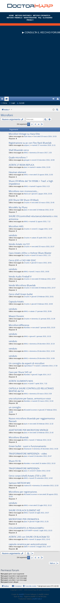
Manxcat (27, 194)
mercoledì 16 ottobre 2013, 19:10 (43, 463)
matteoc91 (27, 485)
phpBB (21, 594)
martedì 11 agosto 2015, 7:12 (40, 221)
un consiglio (15, 407)
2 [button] (31, 124)
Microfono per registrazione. (23, 491)
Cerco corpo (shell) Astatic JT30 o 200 (27, 475)
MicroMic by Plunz (18, 207)
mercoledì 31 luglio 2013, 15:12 (41, 505)
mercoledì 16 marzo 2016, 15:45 (42, 202)
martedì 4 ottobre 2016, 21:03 (39, 167)
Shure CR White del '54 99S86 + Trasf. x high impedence (31, 182)
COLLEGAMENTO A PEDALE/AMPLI (26, 527)
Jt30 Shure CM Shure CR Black (24, 199)
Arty (21, 596)
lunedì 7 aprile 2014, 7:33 (38, 383)
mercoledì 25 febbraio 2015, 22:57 (43, 279)
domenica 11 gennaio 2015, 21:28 (43, 319)
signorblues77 (29, 366)
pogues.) (27, 145)
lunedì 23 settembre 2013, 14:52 (41, 478)
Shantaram (28, 449)
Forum (7, 99)
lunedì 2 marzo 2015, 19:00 (39, 271)
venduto (13, 235)
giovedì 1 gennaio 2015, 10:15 (40, 336)
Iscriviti (21, 103)
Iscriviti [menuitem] (58, 99)
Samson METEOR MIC (19, 482)
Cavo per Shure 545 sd (20, 372)
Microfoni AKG (16, 226)
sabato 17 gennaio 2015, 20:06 (41, 311)
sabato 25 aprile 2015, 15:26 (41, 238)
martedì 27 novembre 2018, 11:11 (43, 145)
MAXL (26, 152)
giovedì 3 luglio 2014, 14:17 (41, 374)
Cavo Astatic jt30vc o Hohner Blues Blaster (30, 252)
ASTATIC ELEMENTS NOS (21, 380)
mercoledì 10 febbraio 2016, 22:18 (41, 210)
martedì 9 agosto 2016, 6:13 (40, 186)
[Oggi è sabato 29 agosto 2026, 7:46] (53, 109)
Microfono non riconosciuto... (23, 191)
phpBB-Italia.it (37, 599)
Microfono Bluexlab (19, 437)
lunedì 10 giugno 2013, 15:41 (40, 539)
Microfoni (7, 115)
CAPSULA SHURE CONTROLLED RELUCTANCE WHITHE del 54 (31, 389)
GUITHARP (28, 530)
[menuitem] (57, 109)
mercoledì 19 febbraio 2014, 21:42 (41, 432)
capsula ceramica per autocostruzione (28, 544)
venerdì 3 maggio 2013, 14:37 (40, 546)
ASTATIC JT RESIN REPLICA (21, 164)
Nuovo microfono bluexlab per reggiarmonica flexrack (32, 420)
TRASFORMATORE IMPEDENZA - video (28, 453)
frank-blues (28, 136)
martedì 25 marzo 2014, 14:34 (42, 401)
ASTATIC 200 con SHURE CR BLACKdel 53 (29, 536)
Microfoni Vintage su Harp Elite (24, 133)
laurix (26, 424)
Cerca (5, 103)
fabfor (26, 546)
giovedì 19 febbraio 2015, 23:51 (42, 296)
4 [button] (38, 124)
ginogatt (26, 160)
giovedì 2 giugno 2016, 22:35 (42, 194)
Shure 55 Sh (15, 460)
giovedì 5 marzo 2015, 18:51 (41, 263)
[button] (41, 124)
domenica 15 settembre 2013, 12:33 (45, 485)
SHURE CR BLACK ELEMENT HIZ (24, 510)
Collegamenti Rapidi (2, 99)
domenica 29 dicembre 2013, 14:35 (45, 449)
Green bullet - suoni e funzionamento (27, 446)
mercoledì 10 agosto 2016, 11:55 (41, 174)
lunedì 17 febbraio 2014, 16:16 (40, 440)
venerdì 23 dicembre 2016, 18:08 (42, 160)
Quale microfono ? (18, 157)
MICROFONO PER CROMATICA (24, 519)
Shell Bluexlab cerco (19, 150)
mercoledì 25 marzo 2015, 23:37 (42, 246)
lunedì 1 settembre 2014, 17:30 (46, 366)
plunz (26, 167)
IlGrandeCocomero (30, 410)
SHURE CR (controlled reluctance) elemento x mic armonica (33, 217)
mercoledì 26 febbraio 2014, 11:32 (41, 424)
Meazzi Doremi (16, 316)
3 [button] (35, 124)
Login (13, 103)
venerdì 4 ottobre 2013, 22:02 (39, 471)
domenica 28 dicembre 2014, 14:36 (42, 358)
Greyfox (27, 202)
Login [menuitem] (54, 99)
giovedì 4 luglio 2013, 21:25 (38, 521)
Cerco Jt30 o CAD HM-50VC (22, 260)
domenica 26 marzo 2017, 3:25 (41, 152)
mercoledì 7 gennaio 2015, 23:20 (43, 327)
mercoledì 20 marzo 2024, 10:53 (45, 136)
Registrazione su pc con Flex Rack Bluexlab (30, 142)
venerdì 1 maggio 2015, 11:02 (41, 229)
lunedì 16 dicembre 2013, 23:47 (40, 456)
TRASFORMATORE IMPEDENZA (24, 468)
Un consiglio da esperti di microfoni (26, 363)
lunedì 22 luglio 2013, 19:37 (39, 513)
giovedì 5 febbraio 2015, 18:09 (42, 304)
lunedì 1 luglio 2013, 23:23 (43, 530)
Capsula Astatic (16, 301)
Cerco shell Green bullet (21, 294)
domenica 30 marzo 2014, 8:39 (41, 394)
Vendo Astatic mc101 (19, 244)
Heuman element (17, 172)
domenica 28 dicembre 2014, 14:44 (42, 351)
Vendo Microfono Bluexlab (22, 285)
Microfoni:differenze (19, 325)
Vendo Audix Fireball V (20, 276)
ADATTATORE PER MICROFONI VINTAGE (28, 430)
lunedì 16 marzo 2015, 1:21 (41, 255)
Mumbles (27, 327)
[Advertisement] (30, 67)
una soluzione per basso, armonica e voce (30, 398)
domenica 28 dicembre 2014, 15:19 (42, 344)
